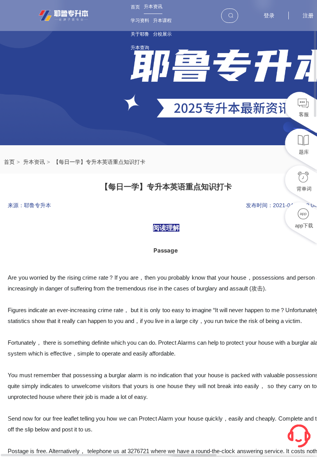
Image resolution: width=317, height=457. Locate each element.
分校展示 (162, 34)
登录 (269, 15)
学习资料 (140, 20)
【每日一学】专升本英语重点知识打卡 (99, 162)
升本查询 (140, 47)
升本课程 (162, 20)
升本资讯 (153, 6)
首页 (135, 7)
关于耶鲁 (140, 34)
